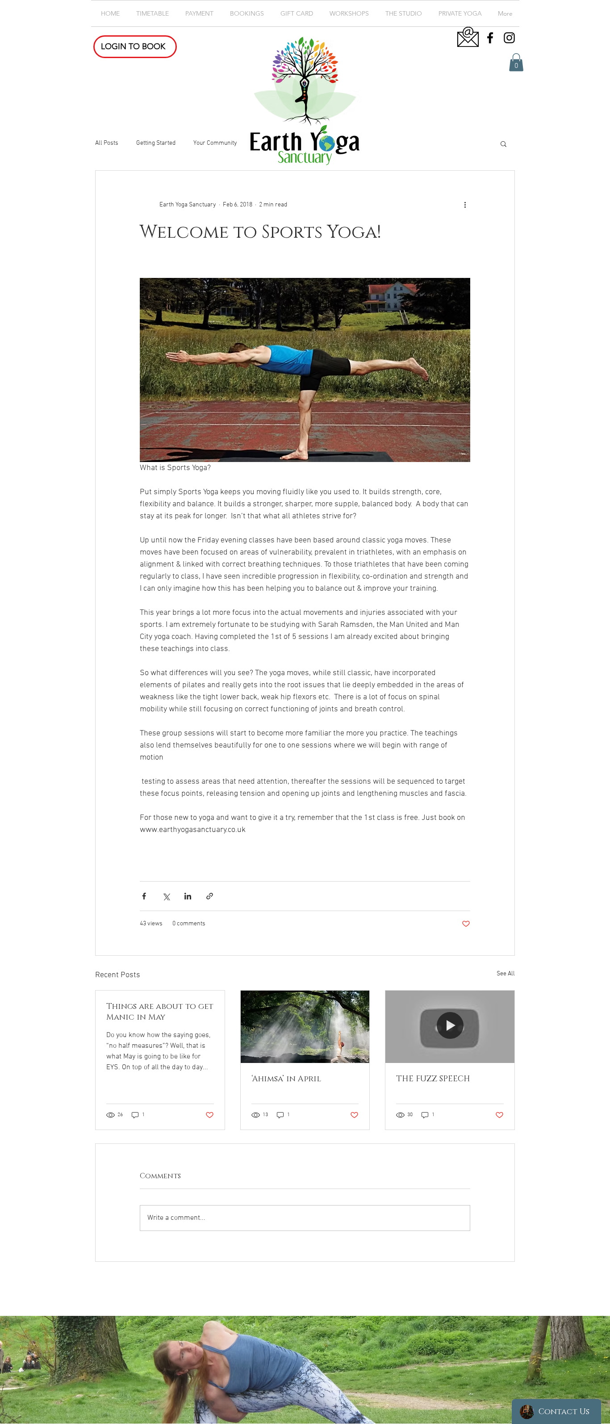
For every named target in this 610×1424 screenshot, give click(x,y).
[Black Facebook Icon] (490, 37)
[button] (516, 62)
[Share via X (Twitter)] (166, 896)
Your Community (215, 143)
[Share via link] (209, 896)
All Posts (106, 143)
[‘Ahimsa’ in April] (305, 1027)
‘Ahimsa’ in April (286, 1079)
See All (506, 974)
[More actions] (465, 204)
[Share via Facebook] (144, 896)
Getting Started (155, 143)
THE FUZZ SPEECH (433, 1079)
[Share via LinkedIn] (188, 896)
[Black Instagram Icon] (509, 37)
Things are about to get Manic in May (159, 1012)
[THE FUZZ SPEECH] (449, 1027)
